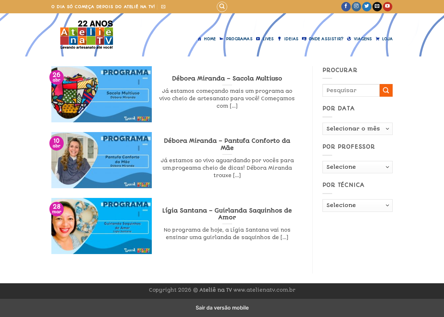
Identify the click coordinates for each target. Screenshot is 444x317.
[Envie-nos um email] (377, 7)
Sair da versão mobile (222, 307)
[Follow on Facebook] (346, 7)
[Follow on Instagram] (356, 7)
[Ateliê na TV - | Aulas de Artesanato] (86, 34)
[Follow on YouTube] (387, 7)
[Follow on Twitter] (367, 7)
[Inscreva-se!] (163, 7)
